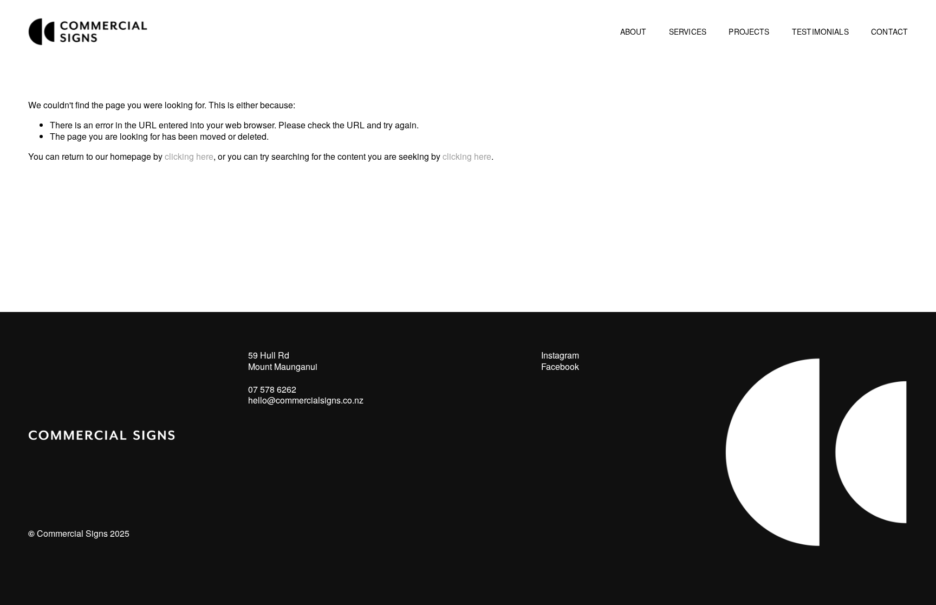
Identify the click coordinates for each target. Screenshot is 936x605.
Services (687, 32)
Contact (889, 32)
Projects (749, 32)
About (633, 32)
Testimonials (820, 32)
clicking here (189, 156)
